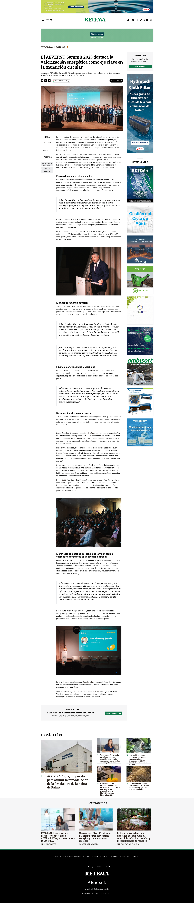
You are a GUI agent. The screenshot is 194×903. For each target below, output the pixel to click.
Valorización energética (47, 164)
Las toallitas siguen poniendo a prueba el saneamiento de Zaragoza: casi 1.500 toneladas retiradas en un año (138, 760)
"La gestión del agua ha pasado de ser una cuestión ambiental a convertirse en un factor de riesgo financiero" (110, 759)
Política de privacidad (101, 889)
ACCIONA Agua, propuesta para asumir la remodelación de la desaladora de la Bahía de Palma (67, 782)
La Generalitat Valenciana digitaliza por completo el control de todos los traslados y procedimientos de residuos (133, 837)
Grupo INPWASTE (48, 844)
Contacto (135, 856)
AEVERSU (60, 147)
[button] (42, 80)
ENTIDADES (114, 856)
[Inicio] (96, 20)
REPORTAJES (79, 856)
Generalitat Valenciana (128, 844)
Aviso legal (89, 889)
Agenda (95, 856)
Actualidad (47, 47)
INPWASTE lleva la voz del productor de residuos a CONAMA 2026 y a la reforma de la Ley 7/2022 (58, 837)
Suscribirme (140, 66)
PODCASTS (104, 856)
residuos (47, 168)
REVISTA (58, 856)
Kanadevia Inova (89, 682)
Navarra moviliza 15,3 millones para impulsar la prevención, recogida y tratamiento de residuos (95, 837)
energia (47, 171)
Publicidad (124, 856)
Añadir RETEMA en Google (62, 81)
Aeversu (47, 142)
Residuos (60, 47)
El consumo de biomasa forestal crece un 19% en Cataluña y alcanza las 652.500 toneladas (139, 786)
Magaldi (96, 691)
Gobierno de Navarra (89, 844)
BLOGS (87, 856)
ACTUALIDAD (68, 856)
